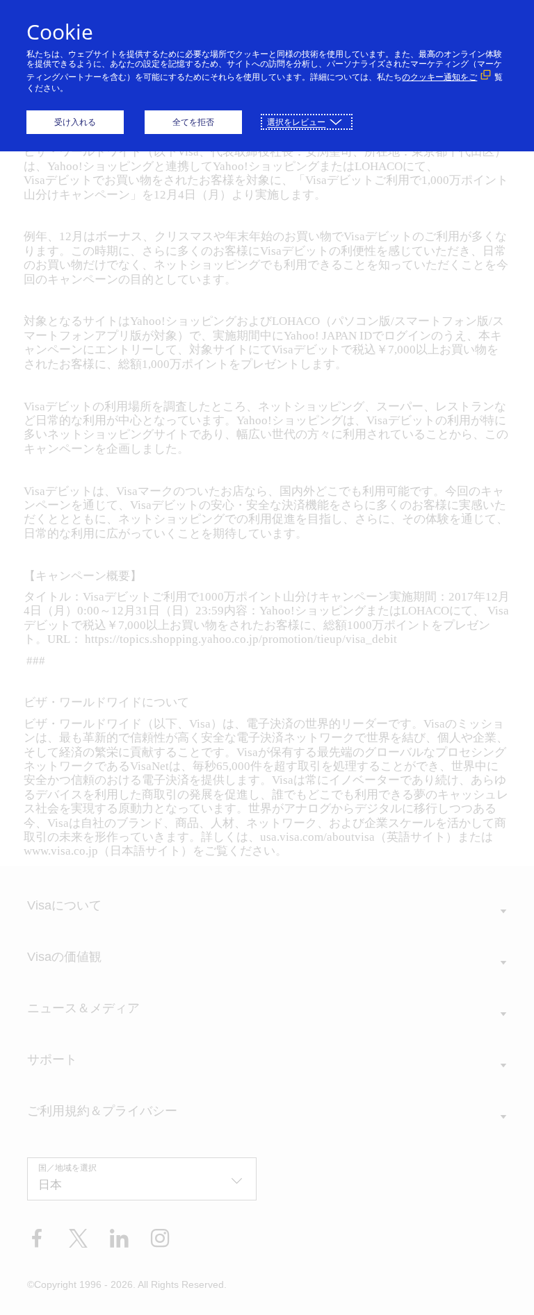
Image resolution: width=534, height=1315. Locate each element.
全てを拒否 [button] (193, 122)
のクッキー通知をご (439, 77)
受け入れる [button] (75, 122)
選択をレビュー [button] (296, 122)
